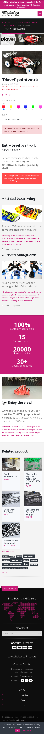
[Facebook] (22, 680)
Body (4, 115)
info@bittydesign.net (26, 676)
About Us (24, 700)
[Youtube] (31, 680)
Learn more (26, 730)
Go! (39, 633)
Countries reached (22, 366)
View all (4, 573)
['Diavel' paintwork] (22, 64)
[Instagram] (26, 680)
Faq (24, 705)
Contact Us (24, 695)
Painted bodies (22, 353)
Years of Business (22, 341)
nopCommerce (20, 720)
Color (4, 103)
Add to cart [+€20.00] (13, 306)
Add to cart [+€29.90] (13, 249)
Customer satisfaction (22, 329)
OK (17, 730)
